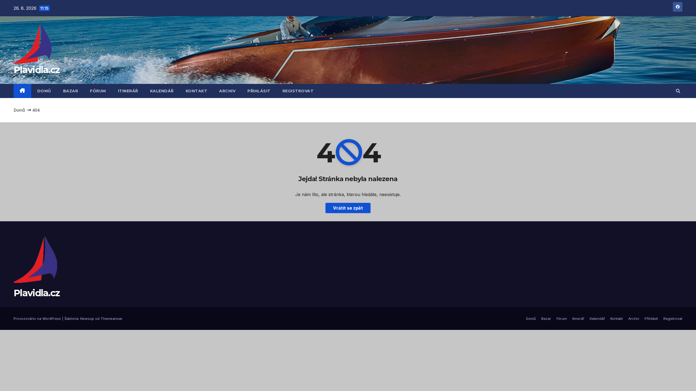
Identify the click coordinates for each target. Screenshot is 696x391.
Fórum (98, 91)
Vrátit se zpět (348, 208)
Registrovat (298, 91)
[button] (678, 91)
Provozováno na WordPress (38, 318)
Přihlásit (259, 91)
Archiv (227, 91)
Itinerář (128, 91)
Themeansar (111, 318)
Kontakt (196, 91)
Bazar (70, 91)
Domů (44, 91)
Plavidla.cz (37, 69)
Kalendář (162, 91)
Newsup (87, 318)
